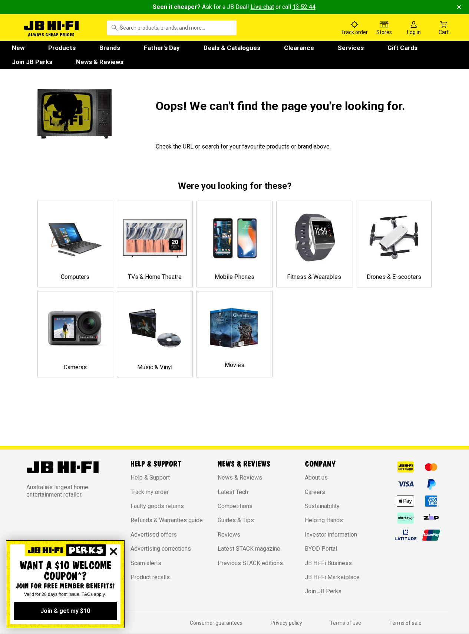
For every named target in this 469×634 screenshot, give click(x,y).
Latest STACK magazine (249, 548)
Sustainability (322, 506)
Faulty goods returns (157, 506)
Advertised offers (154, 534)
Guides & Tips (236, 520)
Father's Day (162, 47)
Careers (315, 491)
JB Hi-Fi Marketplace (332, 577)
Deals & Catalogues (232, 47)
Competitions (235, 506)
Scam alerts (146, 563)
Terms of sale (405, 623)
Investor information (331, 534)
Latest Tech (233, 491)
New (18, 47)
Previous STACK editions (250, 563)
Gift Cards (402, 47)
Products (62, 47)
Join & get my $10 (65, 610)
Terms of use (345, 623)
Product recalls (150, 577)
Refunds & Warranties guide (167, 520)
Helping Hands (324, 520)
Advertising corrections (161, 548)
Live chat (262, 6)
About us (316, 477)
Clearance (299, 47)
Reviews (229, 534)
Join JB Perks (32, 62)
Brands (109, 47)
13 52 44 (304, 6)
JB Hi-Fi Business (328, 563)
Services (351, 47)
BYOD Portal (321, 548)
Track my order (150, 491)
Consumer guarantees (216, 623)
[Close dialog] (113, 551)
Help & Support (150, 477)
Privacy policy (286, 623)
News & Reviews (99, 62)
